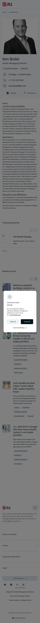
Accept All (27, 322)
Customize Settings (20, 328)
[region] (20, 311)
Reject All (13, 322)
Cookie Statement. (15, 315)
